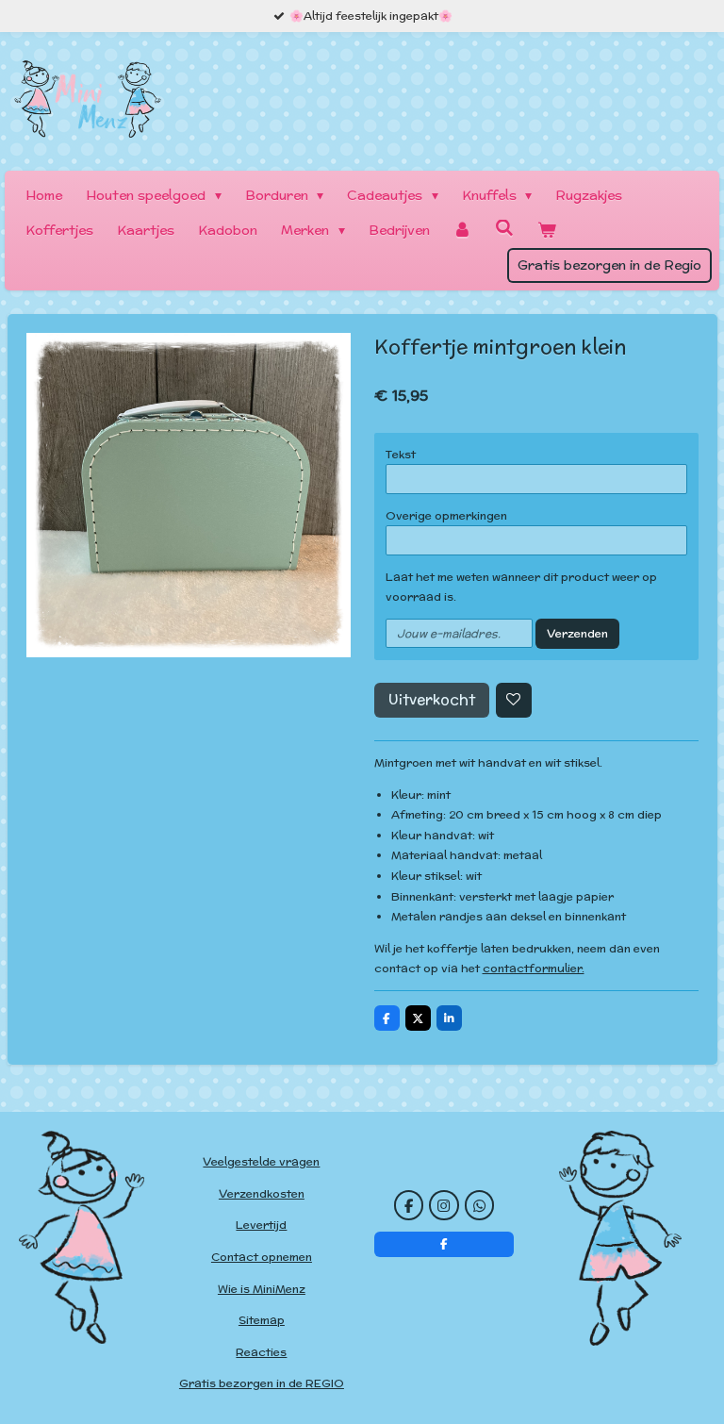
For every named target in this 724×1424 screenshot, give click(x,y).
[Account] (463, 230)
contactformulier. (533, 968)
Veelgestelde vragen (261, 1161)
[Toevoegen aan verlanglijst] (514, 701)
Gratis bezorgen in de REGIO (261, 1383)
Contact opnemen (261, 1257)
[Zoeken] (504, 228)
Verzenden (577, 633)
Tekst (401, 454)
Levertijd (261, 1225)
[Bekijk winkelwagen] (547, 230)
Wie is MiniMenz (261, 1289)
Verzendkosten (261, 1193)
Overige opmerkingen (446, 515)
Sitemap (262, 1320)
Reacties (261, 1352)
